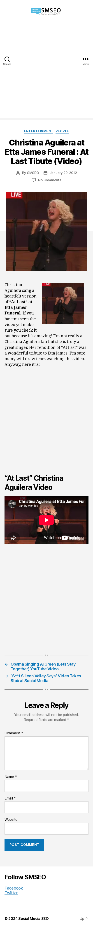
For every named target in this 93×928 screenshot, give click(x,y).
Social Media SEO (33, 918)
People (62, 131)
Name (11, 777)
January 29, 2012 (63, 173)
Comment (14, 733)
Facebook (14, 888)
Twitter (11, 892)
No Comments (49, 180)
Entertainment (38, 131)
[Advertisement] (46, 71)
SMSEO (33, 173)
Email (10, 798)
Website (11, 820)
